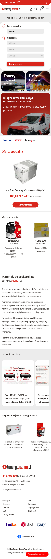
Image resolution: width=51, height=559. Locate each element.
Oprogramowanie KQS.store (18, 552)
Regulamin (6, 504)
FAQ (4, 511)
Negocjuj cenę (33, 507)
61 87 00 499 (10, 2)
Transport (32, 511)
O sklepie (6, 500)
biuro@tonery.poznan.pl (11, 489)
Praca (30, 500)
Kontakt (5, 507)
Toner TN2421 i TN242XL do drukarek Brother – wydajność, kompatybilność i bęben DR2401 (17, 398)
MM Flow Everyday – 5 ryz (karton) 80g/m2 (25, 190)
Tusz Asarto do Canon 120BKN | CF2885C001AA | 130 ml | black (13, 252)
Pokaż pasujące (15, 64)
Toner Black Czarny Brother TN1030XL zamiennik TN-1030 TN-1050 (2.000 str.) (14, 444)
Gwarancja (32, 504)
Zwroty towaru (8, 514)
